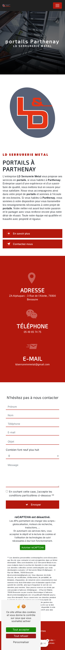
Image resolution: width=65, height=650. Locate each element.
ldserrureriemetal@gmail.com (32, 364)
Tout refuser (21, 635)
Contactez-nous (23, 244)
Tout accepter (21, 629)
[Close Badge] (47, 640)
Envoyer (36, 504)
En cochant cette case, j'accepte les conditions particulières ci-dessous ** (31, 493)
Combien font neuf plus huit (22, 449)
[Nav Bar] (57, 5)
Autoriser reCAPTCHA (32, 547)
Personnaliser (21, 642)
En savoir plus (21, 233)
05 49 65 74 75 (32, 332)
